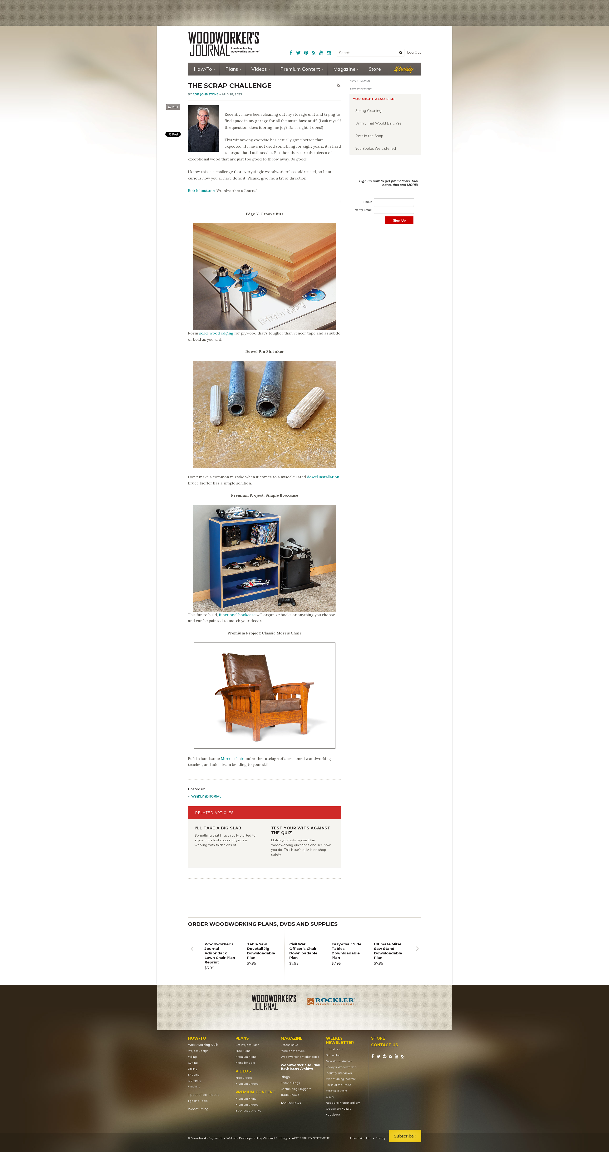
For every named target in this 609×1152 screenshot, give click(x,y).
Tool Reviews (291, 1103)
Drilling (192, 1068)
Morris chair (232, 758)
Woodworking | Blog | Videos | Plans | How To (224, 44)
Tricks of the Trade (338, 1085)
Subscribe (333, 1055)
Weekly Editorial (206, 796)
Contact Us (384, 1045)
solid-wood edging (216, 333)
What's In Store (336, 1090)
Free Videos (244, 1077)
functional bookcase (237, 614)
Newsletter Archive (339, 1061)
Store (375, 69)
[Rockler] (331, 1003)
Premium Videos (247, 1083)
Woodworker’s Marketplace (300, 1056)
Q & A (330, 1096)
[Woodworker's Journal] (278, 1003)
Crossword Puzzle (338, 1108)
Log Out (414, 52)
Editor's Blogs (290, 1083)
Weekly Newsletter (340, 1040)
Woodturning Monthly (340, 1079)
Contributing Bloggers (296, 1089)
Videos (259, 69)
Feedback (333, 1114)
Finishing (194, 1086)
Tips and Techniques (203, 1095)
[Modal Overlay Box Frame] (385, 196)
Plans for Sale (245, 1062)
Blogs (285, 1077)
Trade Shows (290, 1095)
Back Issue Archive (248, 1110)
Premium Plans (246, 1056)
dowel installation (323, 476)
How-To (203, 69)
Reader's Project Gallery (343, 1102)
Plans (231, 69)
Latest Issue (289, 1045)
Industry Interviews (339, 1073)
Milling (192, 1056)
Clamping (194, 1080)
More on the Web (293, 1050)
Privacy (380, 1138)
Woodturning (198, 1109)
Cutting (193, 1062)
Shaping (194, 1074)
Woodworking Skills (203, 1045)
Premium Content (300, 69)
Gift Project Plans (247, 1045)
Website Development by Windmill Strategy (257, 1138)
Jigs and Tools (198, 1100)
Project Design (198, 1050)
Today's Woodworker (341, 1067)
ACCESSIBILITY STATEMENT (310, 1138)
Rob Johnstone (206, 94)
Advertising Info (360, 1138)
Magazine (344, 69)
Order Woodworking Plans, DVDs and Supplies (263, 924)
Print (175, 107)
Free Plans (243, 1050)
